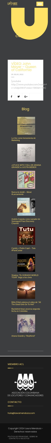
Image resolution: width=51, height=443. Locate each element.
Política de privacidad (18, 437)
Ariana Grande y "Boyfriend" (23, 336)
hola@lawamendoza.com (21, 413)
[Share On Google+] (26, 96)
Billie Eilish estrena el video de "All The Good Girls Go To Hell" (26, 303)
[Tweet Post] (18, 96)
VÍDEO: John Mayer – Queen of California (23, 66)
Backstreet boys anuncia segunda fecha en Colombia (26, 310)
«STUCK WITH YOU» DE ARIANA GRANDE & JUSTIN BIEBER (26, 166)
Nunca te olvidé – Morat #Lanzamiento (21, 193)
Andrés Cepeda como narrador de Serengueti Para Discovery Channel (26, 221)
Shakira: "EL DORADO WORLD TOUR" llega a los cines (25, 276)
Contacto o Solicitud (19, 438)
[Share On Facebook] (11, 96)
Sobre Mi (33, 437)
